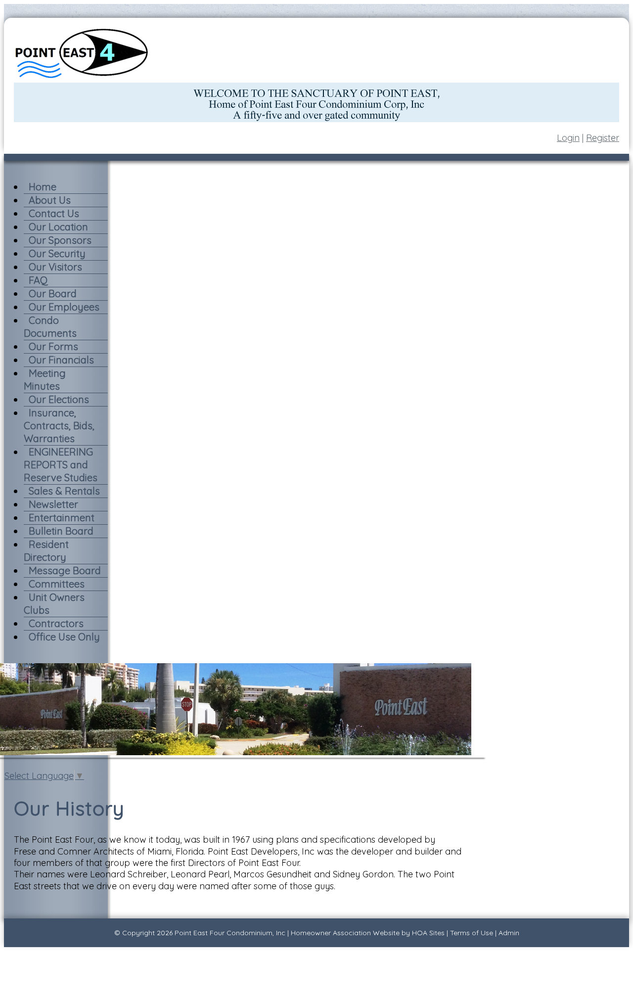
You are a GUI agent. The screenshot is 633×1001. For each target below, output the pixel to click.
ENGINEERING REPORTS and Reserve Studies (60, 465)
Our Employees (64, 307)
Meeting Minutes (45, 379)
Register (602, 137)
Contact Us (54, 213)
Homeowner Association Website (345, 932)
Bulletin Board (61, 531)
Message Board (65, 570)
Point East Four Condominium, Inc (230, 932)
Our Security (57, 253)
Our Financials (61, 360)
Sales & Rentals (64, 491)
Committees (57, 584)
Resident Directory (46, 550)
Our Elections (59, 399)
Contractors (56, 623)
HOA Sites (428, 932)
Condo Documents (50, 326)
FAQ (38, 280)
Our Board (53, 293)
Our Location (58, 227)
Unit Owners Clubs (54, 603)
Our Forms (53, 346)
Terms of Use (471, 932)
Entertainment (61, 517)
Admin (508, 932)
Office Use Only (64, 637)
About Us (50, 200)
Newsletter (53, 504)
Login (568, 137)
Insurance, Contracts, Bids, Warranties (59, 426)
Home (42, 187)
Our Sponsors (60, 240)
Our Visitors (55, 267)
